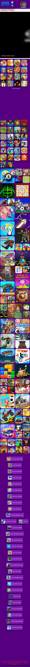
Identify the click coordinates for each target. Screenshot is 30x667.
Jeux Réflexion (17, 490)
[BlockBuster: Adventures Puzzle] (10, 125)
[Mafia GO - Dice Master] (10, 167)
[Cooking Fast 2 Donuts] (24, 65)
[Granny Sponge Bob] (3, 86)
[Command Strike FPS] (10, 139)
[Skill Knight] (24, 132)
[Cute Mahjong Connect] (24, 86)
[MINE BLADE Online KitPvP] (17, 79)
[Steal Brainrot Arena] (17, 132)
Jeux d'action (17, 477)
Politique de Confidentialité (14, 662)
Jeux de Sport (17, 465)
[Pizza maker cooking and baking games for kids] (17, 72)
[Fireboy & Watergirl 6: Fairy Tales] (23, 7)
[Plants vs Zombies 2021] (3, 160)
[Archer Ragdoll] (10, 146)
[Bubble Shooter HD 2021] (3, 167)
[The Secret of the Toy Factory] (17, 86)
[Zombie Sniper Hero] (10, 160)
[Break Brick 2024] (24, 139)
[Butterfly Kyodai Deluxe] (3, 139)
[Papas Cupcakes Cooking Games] (3, 72)
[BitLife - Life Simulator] (24, 160)
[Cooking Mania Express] (10, 72)
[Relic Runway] (17, 125)
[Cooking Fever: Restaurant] (10, 65)
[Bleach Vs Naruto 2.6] (17, 146)
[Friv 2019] (12, 3)
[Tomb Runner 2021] (24, 125)
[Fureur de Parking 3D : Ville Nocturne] (3, 125)
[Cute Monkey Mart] (24, 153)
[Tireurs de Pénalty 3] (3, 132)
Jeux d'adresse (17, 471)
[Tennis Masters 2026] (10, 153)
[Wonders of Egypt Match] (3, 146)
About (4, 662)
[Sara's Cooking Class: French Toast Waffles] (3, 65)
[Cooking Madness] (17, 65)
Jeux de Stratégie (17, 459)
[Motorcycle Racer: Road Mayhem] (10, 132)
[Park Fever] (10, 86)
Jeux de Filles (17, 484)
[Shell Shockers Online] (17, 139)
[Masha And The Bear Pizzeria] (10, 79)
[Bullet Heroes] (17, 153)
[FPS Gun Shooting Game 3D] (17, 160)
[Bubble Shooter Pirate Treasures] (24, 79)
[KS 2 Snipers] (24, 146)
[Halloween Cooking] (3, 79)
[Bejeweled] (3, 153)
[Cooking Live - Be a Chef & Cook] (24, 72)
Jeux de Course (17, 496)
